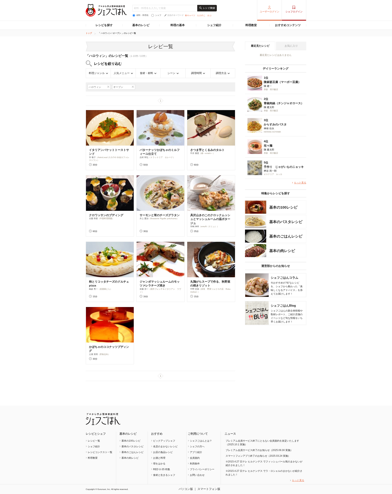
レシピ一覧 (94, 440)
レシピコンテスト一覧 (100, 452)
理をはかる (159, 463)
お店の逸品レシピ (163, 452)
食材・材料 (146, 73)
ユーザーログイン (269, 11)
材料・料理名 (142, 15)
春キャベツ (190, 15)
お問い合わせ (197, 475)
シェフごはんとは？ (201, 440)
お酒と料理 (159, 457)
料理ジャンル (97, 73)
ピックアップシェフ (164, 440)
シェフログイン (294, 11)
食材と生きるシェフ (164, 475)
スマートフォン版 (208, 489)
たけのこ (201, 15)
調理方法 (221, 73)
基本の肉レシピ (130, 457)
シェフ (158, 15)
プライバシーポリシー (202, 469)
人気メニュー (122, 73)
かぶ (209, 15)
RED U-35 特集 (161, 469)
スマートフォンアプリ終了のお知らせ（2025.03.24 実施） (258, 455)
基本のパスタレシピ (132, 446)
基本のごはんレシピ (132, 452)
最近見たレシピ (260, 45)
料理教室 (251, 25)
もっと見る (300, 182)
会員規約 (195, 457)
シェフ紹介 (214, 25)
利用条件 (195, 463)
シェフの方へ (197, 446)
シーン (171, 73)
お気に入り (291, 45)
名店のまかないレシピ (165, 446)
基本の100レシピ (130, 440)
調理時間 (196, 73)
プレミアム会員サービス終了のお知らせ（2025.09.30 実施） (259, 450)
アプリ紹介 (196, 452)
